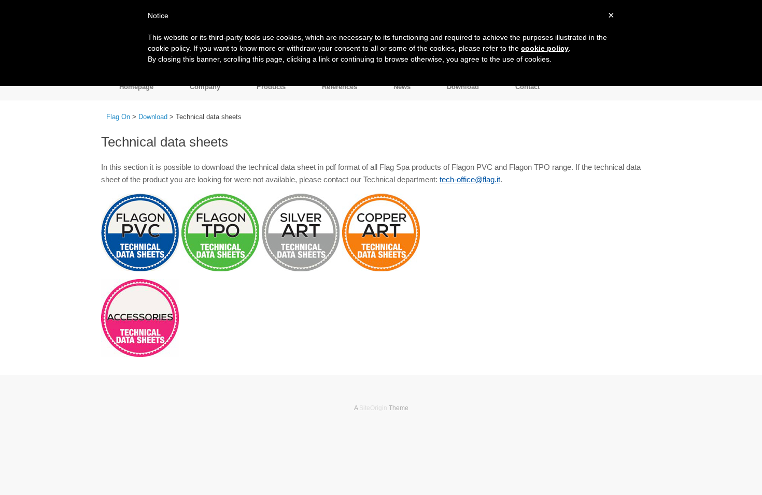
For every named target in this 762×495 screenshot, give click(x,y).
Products (271, 87)
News (402, 87)
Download (463, 87)
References (339, 87)
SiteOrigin (373, 408)
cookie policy (545, 48)
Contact (527, 87)
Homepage (136, 87)
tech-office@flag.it (470, 179)
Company (205, 87)
